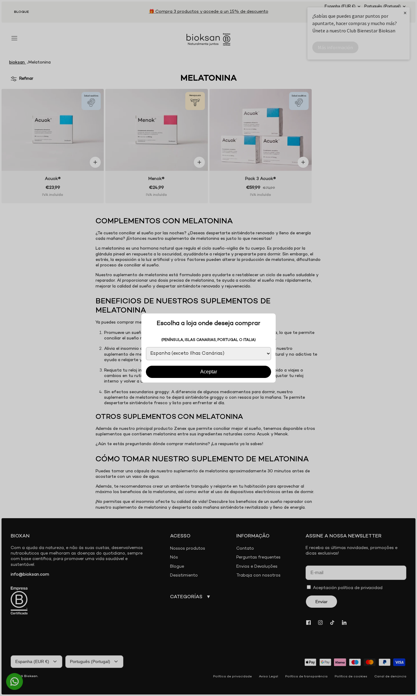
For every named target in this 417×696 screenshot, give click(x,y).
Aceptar (208, 371)
